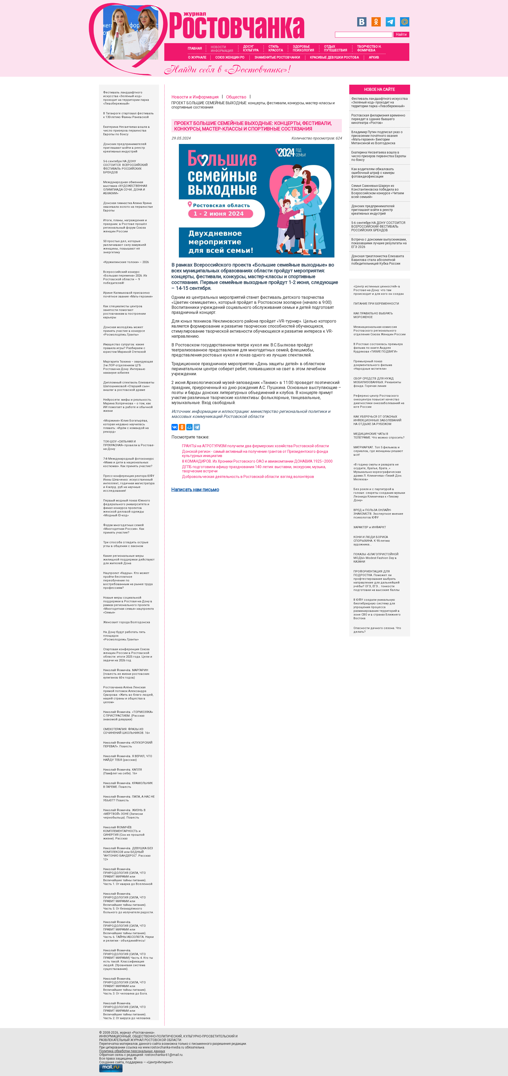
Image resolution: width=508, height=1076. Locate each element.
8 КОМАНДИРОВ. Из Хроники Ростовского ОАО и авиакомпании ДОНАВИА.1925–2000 (257, 461)
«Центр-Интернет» (160, 1062)
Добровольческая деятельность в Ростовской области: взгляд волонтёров (248, 476)
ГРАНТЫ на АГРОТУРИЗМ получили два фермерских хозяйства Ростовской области (255, 446)
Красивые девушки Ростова (334, 57)
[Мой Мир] (189, 427)
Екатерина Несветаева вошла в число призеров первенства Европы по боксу (378, 156)
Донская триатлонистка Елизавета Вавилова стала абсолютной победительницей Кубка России (377, 259)
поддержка (134, 1062)
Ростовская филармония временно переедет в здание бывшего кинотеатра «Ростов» (378, 119)
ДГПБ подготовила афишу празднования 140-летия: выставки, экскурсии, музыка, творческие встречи (254, 469)
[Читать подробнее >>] (200, 73)
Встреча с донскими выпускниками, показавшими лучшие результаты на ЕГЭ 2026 (379, 243)
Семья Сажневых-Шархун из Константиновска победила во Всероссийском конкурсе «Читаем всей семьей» (377, 191)
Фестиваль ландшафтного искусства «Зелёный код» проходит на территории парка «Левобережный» (379, 102)
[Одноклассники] (182, 427)
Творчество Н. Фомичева (369, 48)
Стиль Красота (276, 48)
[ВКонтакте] (174, 427)
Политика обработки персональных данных (132, 1051)
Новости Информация (222, 49)
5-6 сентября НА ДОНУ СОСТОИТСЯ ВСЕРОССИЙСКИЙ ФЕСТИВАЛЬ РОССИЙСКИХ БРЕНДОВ (378, 226)
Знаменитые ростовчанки (277, 57)
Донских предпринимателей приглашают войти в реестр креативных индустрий (372, 209)
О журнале (197, 57)
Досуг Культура (250, 48)
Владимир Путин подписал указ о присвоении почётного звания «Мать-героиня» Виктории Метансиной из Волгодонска (376, 137)
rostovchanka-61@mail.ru (164, 1055)
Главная (195, 48)
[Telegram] (197, 427)
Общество (236, 97)
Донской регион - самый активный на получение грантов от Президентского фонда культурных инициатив (255, 453)
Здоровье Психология (303, 48)
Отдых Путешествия (335, 48)
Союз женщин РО (229, 57)
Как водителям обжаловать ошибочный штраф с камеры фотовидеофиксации (372, 172)
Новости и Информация (195, 97)
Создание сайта (111, 1062)
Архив (374, 57)
